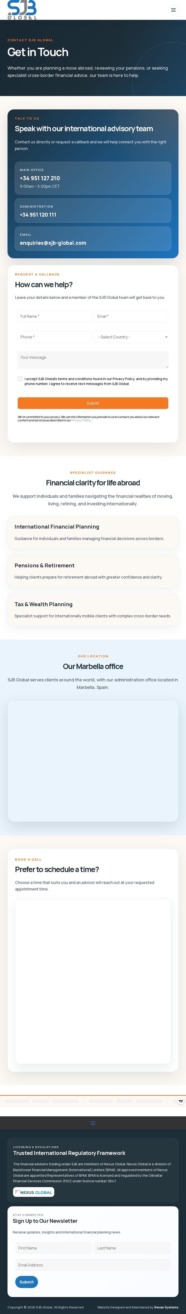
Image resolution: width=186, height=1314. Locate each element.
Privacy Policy (81, 420)
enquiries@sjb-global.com (53, 243)
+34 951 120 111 (38, 215)
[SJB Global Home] (22, 10)
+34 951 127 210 (40, 178)
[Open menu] (173, 10)
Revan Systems (166, 1307)
